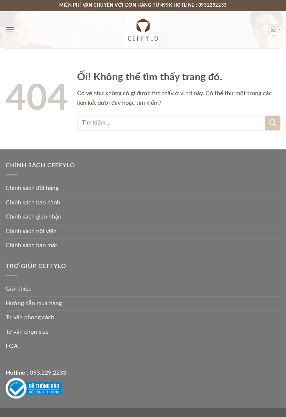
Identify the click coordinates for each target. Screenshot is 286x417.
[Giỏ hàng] (274, 30)
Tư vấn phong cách (30, 317)
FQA (12, 346)
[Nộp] (273, 123)
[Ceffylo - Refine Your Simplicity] (143, 30)
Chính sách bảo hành (33, 203)
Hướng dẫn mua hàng (34, 303)
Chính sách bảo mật (31, 245)
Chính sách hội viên (31, 231)
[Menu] (10, 29)
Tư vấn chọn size (27, 332)
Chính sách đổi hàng (32, 188)
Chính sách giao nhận (33, 217)
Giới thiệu (19, 289)
